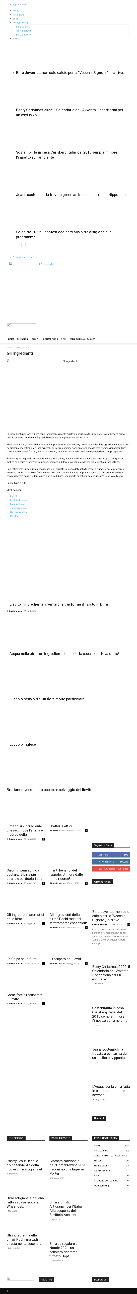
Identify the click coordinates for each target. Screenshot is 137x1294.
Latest (13, 496)
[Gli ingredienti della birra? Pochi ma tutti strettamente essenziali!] (68, 901)
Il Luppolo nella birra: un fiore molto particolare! (46, 699)
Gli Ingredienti (23, 30)
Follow (124, 861)
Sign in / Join (19, 4)
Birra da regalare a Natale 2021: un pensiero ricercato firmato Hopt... (63, 1250)
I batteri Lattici (60, 826)
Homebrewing (20, 22)
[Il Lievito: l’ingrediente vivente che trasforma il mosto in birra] (68, 558)
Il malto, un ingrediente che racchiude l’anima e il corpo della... (25, 830)
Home (16, 10)
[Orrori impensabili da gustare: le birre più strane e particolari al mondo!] (26, 856)
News (16, 38)
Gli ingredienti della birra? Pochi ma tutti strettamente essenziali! (68, 919)
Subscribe (123, 869)
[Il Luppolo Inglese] (68, 720)
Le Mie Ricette (24, 34)
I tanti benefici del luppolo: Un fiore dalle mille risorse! (66, 874)
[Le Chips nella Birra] (26, 945)
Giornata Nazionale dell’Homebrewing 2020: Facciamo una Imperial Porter (68, 1167)
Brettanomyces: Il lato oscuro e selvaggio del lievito (49, 790)
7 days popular (18, 508)
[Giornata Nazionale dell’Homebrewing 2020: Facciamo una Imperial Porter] (68, 1151)
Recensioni (18, 14)
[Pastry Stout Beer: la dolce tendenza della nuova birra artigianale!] (26, 1151)
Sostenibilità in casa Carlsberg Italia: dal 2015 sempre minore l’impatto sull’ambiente (109, 1014)
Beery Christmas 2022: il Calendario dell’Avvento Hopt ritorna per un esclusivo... (111, 973)
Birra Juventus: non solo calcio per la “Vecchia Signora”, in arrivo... (110, 916)
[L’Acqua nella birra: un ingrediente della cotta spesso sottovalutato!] (68, 630)
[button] (126, 327)
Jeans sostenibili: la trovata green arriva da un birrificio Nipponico (71, 195)
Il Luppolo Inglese (21, 744)
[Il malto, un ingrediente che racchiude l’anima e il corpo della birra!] (26, 812)
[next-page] (23, 245)
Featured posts (18, 500)
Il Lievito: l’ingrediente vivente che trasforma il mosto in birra (57, 604)
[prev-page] (18, 245)
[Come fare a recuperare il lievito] (26, 981)
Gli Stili (16, 18)
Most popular (17, 504)
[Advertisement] (68, 298)
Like (126, 854)
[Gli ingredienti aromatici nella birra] (26, 901)
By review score (19, 512)
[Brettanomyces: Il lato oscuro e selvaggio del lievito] (68, 766)
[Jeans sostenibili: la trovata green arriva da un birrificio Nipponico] (72, 175)
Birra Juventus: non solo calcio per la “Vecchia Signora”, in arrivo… (70, 73)
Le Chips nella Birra (22, 959)
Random (14, 516)
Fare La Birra (23, 26)
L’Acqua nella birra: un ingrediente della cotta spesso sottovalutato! (63, 654)
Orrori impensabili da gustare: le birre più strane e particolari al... (24, 874)
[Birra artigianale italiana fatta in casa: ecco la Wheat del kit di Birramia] (26, 1188)
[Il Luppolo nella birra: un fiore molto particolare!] (68, 675)
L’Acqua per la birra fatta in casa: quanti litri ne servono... (111, 1091)
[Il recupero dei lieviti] (68, 945)
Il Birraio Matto (14, 611)
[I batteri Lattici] (68, 812)
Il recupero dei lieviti (65, 959)
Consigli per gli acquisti (25, 257)
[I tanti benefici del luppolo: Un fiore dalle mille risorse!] (68, 856)
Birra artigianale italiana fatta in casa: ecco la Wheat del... (25, 1202)
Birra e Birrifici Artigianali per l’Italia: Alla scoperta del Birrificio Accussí (65, 1208)
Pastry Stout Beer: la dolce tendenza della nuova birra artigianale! (24, 1165)
